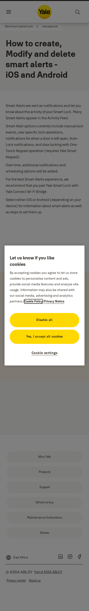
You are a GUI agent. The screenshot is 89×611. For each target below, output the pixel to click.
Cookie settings (45, 353)
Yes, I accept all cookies (44, 337)
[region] (45, 305)
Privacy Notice (54, 301)
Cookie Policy (33, 301)
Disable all (44, 320)
